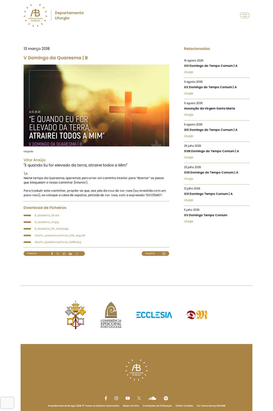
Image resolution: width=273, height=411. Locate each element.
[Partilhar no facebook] (52, 253)
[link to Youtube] (128, 398)
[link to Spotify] (166, 398)
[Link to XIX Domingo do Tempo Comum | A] (216, 130)
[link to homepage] (35, 15)
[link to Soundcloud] (152, 398)
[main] (136, 151)
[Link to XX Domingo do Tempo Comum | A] (216, 87)
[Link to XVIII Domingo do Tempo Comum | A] (216, 151)
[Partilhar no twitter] (57, 253)
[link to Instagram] (116, 398)
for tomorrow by (211, 405)
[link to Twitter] (139, 398)
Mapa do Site (131, 405)
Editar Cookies (184, 405)
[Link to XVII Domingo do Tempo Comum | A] (216, 173)
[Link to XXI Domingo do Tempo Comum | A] (216, 66)
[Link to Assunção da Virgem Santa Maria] (216, 109)
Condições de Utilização (157, 405)
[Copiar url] (76, 253)
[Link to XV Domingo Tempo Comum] (216, 215)
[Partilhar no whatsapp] (64, 253)
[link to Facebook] (106, 398)
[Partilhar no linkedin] (70, 253)
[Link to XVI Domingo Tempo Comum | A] (216, 194)
